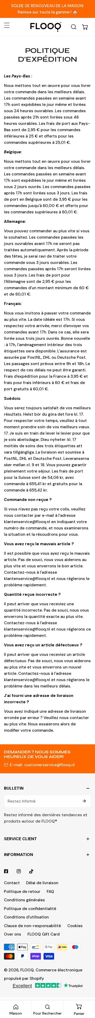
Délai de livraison (42, 883)
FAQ (50, 891)
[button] (85, 27)
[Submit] (84, 801)
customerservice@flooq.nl (49, 765)
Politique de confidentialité (30, 908)
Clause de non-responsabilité (32, 925)
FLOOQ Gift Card (43, 934)
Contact (12, 883)
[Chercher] (73, 27)
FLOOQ (27, 970)
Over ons (12, 934)
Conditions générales (24, 900)
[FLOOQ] (45, 27)
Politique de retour (22, 891)
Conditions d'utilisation (26, 917)
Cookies (75, 925)
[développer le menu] (7, 25)
